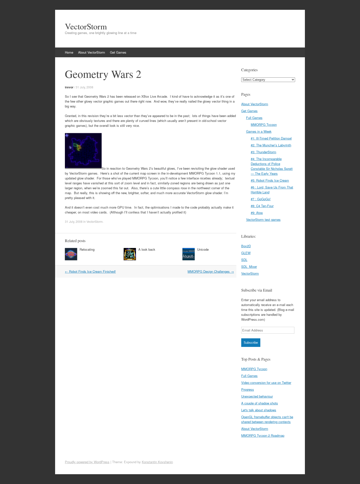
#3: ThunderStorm (263, 152)
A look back (146, 249)
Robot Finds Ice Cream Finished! (90, 271)
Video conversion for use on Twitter (266, 382)
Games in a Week (259, 131)
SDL (244, 259)
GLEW (246, 252)
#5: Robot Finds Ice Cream (270, 180)
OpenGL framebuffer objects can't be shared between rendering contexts (267, 419)
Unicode (203, 249)
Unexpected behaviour (257, 396)
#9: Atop (257, 212)
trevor (69, 87)
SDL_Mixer (249, 266)
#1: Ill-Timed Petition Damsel (271, 138)
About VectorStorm (91, 52)
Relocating (87, 249)
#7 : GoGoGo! (261, 199)
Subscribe (251, 342)
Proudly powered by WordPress (87, 462)
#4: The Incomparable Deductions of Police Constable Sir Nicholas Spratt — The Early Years (272, 166)
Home (69, 52)
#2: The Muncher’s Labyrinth (271, 145)
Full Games (254, 117)
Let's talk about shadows (258, 410)
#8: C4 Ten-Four (262, 205)
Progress (247, 389)
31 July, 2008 (84, 87)
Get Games (118, 52)
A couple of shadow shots (259, 403)
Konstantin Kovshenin (157, 462)
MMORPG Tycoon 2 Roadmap (262, 435)
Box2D (246, 246)
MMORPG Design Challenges (211, 271)
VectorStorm (86, 26)
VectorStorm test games (263, 219)
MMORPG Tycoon (264, 124)
